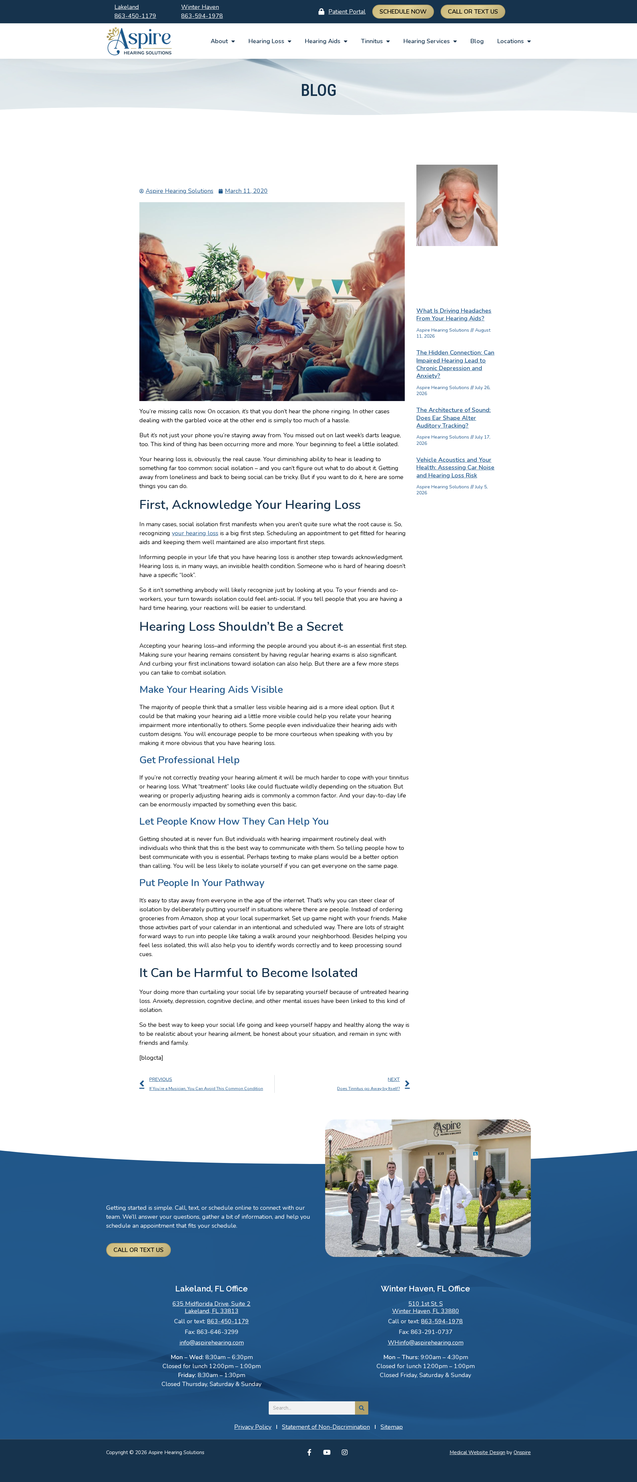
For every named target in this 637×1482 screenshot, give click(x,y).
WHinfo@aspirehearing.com (425, 1343)
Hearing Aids (322, 41)
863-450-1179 (135, 16)
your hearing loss (195, 533)
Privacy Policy (252, 1427)
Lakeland (126, 7)
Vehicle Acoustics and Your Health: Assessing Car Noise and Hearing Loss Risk (455, 467)
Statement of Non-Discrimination (326, 1427)
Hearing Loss (266, 41)
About (219, 41)
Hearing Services (426, 41)
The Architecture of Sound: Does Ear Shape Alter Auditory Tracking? (453, 418)
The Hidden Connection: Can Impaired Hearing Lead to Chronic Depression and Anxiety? (455, 364)
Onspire (522, 1452)
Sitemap (392, 1427)
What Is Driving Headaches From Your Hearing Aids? (453, 314)
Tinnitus (372, 41)
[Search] (361, 1408)
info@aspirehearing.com (211, 1343)
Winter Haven (200, 7)
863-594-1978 (202, 16)
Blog (477, 41)
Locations (510, 41)
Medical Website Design (477, 1452)
